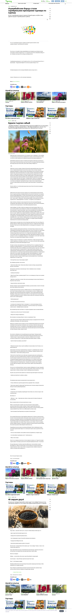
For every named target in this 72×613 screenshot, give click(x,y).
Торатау (8, 1)
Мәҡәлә (7, 3)
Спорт (9, 6)
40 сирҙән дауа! (36, 3)
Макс (62, 1)
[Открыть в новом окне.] (13, 87)
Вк (52, 1)
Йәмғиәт (9, 120)
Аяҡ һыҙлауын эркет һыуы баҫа (54, 3)
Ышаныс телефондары (48, 1)
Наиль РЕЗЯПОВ (16, 81)
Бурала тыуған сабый (22, 3)
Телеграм (57, 1)
